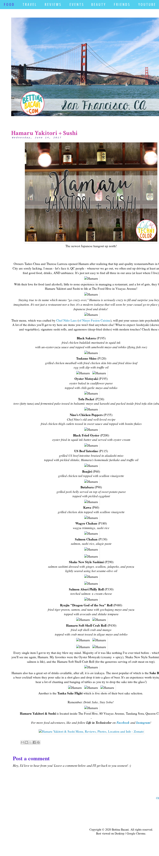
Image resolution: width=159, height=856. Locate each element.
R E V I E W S (53, 4)
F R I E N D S (122, 4)
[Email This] (22, 742)
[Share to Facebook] (34, 742)
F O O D (9, 4)
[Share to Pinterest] (38, 742)
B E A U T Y (98, 4)
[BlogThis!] (26, 742)
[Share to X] (30, 742)
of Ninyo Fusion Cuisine (94, 320)
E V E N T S (76, 4)
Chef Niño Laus (66, 320)
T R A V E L (29, 4)
